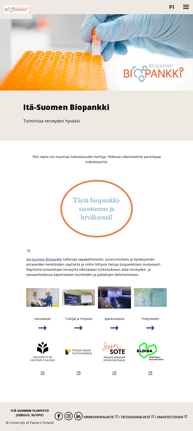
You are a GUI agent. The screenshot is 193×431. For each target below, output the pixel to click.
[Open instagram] (68, 417)
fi (174, 8)
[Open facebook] (59, 417)
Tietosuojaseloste (135, 417)
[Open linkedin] (78, 417)
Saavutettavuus (170, 417)
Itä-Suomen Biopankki (44, 259)
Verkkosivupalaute (99, 417)
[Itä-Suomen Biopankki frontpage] (16, 9)
